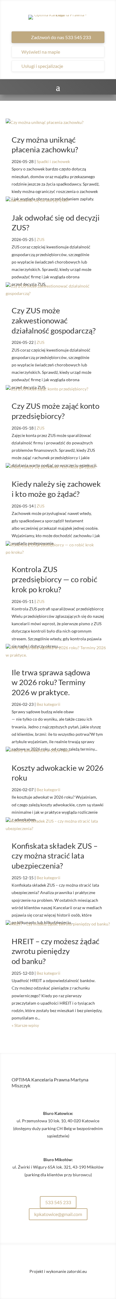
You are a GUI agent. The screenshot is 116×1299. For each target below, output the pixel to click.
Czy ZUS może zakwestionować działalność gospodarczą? (53, 320)
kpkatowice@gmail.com (58, 1214)
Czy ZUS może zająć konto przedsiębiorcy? (55, 411)
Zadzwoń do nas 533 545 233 (61, 37)
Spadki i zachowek (53, 161)
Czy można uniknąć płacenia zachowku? (45, 144)
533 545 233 (58, 1202)
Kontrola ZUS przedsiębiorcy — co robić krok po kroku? (54, 579)
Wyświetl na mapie (40, 52)
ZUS (40, 239)
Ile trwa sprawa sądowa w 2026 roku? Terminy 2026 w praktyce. (51, 682)
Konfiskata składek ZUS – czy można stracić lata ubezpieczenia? (55, 856)
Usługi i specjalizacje (42, 66)
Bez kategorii (48, 704)
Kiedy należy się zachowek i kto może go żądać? (56, 489)
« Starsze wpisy (25, 1025)
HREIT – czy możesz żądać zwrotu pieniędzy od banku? (55, 951)
